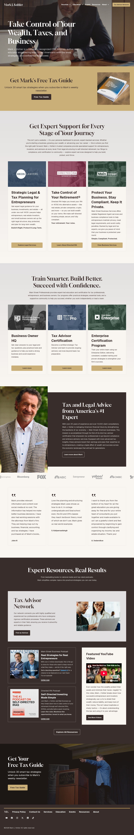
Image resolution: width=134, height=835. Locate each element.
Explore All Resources (67, 732)
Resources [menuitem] (84, 812)
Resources (96, 5)
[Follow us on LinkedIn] (27, 818)
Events (87, 5)
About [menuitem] (96, 812)
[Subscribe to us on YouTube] (6, 818)
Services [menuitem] (48, 812)
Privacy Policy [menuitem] (19, 812)
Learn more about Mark (73, 455)
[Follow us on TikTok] (33, 818)
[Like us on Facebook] (12, 818)
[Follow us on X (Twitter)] (22, 818)
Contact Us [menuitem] (34, 812)
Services (64, 5)
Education (77, 5)
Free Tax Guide (17, 787)
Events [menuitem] (72, 812)
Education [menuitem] (61, 812)
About (104, 5)
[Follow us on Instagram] (17, 818)
